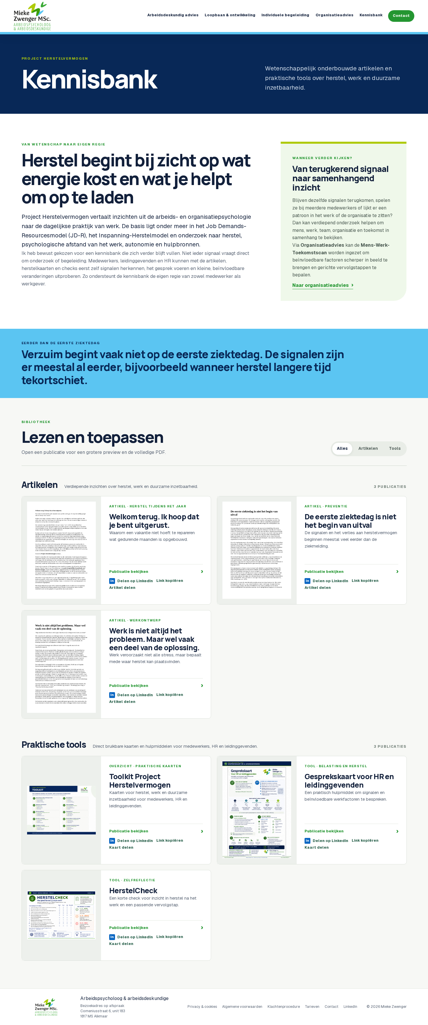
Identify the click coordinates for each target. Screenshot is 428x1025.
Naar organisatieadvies (320, 285)
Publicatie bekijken (156, 571)
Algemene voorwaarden (242, 1006)
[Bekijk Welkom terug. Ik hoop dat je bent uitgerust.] (61, 550)
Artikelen (368, 448)
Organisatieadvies (334, 15)
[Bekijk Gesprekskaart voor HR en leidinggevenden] (257, 810)
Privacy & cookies (202, 1006)
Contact (401, 15)
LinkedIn (350, 1006)
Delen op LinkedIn (131, 580)
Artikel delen (122, 588)
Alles (342, 448)
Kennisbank (371, 15)
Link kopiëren (169, 581)
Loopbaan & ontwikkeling (230, 15)
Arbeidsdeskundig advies (173, 15)
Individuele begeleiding (285, 15)
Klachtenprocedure (284, 1006)
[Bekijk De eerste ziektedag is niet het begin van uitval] (257, 550)
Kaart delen (121, 847)
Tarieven (312, 1006)
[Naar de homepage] (56, 16)
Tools (395, 448)
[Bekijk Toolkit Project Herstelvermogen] (61, 810)
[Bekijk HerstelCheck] (61, 915)
